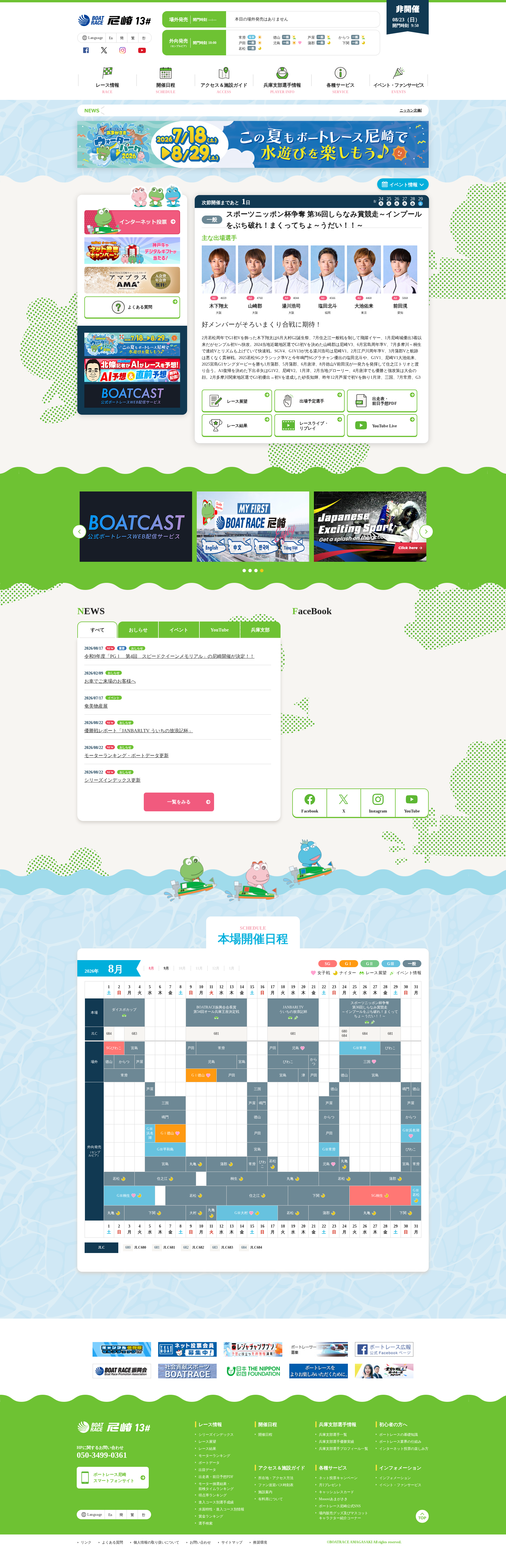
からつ (124, 1062)
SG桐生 (377, 1196)
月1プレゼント (330, 1485)
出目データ (207, 1470)
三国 (366, 1062)
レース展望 (207, 1442)
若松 (272, 1161)
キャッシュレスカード (336, 1492)
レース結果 (207, 1449)
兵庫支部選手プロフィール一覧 (343, 1449)
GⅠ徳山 (198, 1075)
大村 (192, 1213)
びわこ (390, 1048)
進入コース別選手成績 (216, 1502)
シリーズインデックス (216, 1435)
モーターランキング (214, 1456)
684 (109, 1034)
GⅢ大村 (241, 1213)
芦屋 (139, 1062)
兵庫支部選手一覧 (333, 1435)
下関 (315, 1196)
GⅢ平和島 (165, 1149)
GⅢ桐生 (123, 1196)
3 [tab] (256, 570)
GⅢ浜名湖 (149, 1133)
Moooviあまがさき (333, 1499)
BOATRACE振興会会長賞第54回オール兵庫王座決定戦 (216, 1009)
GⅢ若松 (416, 1192)
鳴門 (405, 1089)
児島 (295, 1048)
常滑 (221, 1048)
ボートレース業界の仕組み (400, 1442)
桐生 (233, 1179)
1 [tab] (244, 570)
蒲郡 (223, 1164)
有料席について (270, 1499)
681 (216, 1034)
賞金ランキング (211, 1516)
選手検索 (206, 1523)
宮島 (134, 1048)
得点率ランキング (213, 1495)
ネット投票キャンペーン (338, 1478)
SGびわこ (114, 1048)
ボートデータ (209, 1463)
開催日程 (265, 1435)
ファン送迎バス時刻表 (275, 1485)
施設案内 (265, 1492)
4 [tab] (262, 570)
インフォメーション (395, 1478)
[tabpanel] (135, 526)
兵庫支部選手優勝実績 (336, 1442)
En (111, 38)
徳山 (108, 1062)
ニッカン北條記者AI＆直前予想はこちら (385, 110)
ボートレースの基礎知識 (398, 1435)
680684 (344, 1033)
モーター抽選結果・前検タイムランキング (216, 1486)
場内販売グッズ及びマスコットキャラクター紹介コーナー (343, 1515)
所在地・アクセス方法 (275, 1478)
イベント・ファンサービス (400, 1485)
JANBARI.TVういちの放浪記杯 (293, 1009)
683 (134, 1034)
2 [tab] (250, 570)
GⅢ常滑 (359, 1048)
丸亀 (192, 1164)
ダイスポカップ (124, 1010)
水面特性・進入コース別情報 (221, 1509)
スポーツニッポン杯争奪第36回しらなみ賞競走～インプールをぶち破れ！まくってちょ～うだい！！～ (370, 1009)
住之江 (162, 1179)
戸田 (190, 1048)
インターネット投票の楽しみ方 (403, 1449)
